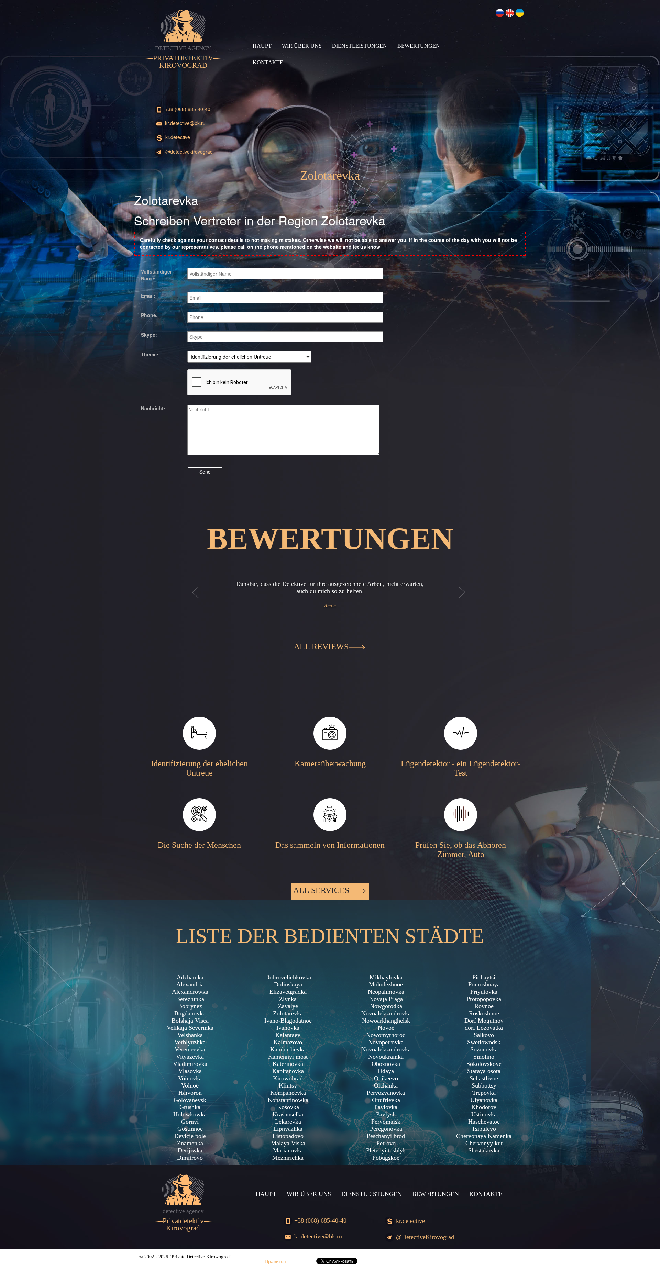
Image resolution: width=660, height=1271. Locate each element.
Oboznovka (386, 1063)
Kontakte (268, 62)
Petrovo (386, 1143)
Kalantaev (287, 1035)
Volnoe (190, 1085)
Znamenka (190, 1143)
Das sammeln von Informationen (330, 844)
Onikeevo (386, 1078)
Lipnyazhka (287, 1128)
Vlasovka (190, 1071)
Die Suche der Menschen (199, 844)
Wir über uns (302, 46)
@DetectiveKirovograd (188, 151)
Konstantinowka (288, 1099)
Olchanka (386, 1085)
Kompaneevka (288, 1092)
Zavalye (288, 1006)
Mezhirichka (288, 1157)
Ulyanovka (483, 1099)
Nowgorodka (386, 1006)
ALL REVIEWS (321, 646)
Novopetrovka (386, 1042)
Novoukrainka (386, 1056)
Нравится (275, 1261)
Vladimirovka (190, 1063)
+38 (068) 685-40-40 (187, 108)
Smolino (483, 1056)
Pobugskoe (385, 1157)
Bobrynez (190, 1006)
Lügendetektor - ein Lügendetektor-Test (460, 768)
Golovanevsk (190, 1099)
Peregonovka (386, 1128)
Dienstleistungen (359, 46)
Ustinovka (484, 1114)
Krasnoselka (288, 1114)
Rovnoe (484, 1006)
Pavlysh (386, 1114)
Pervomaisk (385, 1121)
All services (322, 890)
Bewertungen (418, 46)
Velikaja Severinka (190, 1027)
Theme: (149, 354)
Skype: (149, 334)
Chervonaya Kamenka (484, 1136)
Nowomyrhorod (386, 1035)
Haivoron (190, 1092)
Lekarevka (288, 1121)
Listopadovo (288, 1136)
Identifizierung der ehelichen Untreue (199, 768)
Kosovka (288, 1107)
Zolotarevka (288, 1013)
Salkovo (484, 1035)
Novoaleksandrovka (386, 1013)
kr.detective (177, 137)
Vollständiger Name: (156, 275)
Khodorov (483, 1107)
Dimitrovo (190, 1157)
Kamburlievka (288, 1049)
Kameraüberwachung (330, 763)
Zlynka (288, 998)
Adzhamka (190, 977)
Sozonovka (484, 1049)
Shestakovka (483, 1150)
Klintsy (288, 1085)
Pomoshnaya (484, 984)
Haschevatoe (484, 1121)
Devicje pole (190, 1136)
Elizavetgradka (288, 991)
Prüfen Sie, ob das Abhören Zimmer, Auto (460, 849)
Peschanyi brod (386, 1136)
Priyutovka (483, 991)
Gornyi (190, 1121)
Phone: (149, 315)
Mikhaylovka (386, 977)
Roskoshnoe (484, 1013)
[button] (195, 599)
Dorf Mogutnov (484, 1020)
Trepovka (484, 1092)
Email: (148, 295)
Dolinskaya (288, 984)
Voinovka (190, 1078)
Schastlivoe (484, 1078)
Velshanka (190, 1035)
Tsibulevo (484, 1128)
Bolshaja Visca (190, 1020)
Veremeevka (190, 1049)
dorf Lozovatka (484, 1027)
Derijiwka (190, 1150)
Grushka (189, 1107)
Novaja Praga (386, 998)
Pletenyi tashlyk (386, 1150)
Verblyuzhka (190, 1042)
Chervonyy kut (484, 1143)
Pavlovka (385, 1107)
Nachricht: (153, 408)
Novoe (386, 1027)
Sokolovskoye (484, 1063)
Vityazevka (190, 1056)
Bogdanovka (190, 1013)
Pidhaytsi (483, 977)
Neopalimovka (386, 991)
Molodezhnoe (386, 984)
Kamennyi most (288, 1056)
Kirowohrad (288, 1078)
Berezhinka (190, 998)
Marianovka (288, 1150)
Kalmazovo (288, 1042)
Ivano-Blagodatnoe (288, 1020)
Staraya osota (483, 1071)
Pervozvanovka (386, 1092)
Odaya (386, 1071)
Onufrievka (386, 1099)
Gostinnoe (190, 1128)
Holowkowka (190, 1114)
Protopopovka (483, 998)
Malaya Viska (288, 1143)
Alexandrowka (190, 991)
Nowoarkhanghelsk (386, 1020)
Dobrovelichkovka (288, 977)
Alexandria (190, 984)
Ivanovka (287, 1027)
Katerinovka (288, 1063)
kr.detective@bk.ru (185, 123)
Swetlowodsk (483, 1042)
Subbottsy (484, 1085)
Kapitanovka (288, 1071)
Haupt (262, 46)
